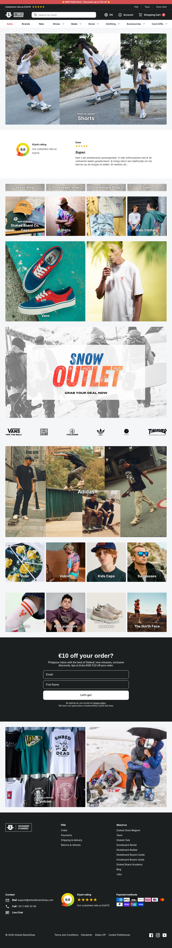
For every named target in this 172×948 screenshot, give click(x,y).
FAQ (136, 7)
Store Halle (161, 7)
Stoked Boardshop (25, 934)
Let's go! (86, 695)
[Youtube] (165, 935)
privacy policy (99, 703)
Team (147, 7)
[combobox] (64, 15)
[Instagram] (158, 935)
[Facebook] (151, 935)
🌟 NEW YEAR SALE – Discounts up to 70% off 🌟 (86, 2)
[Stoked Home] (14, 15)
